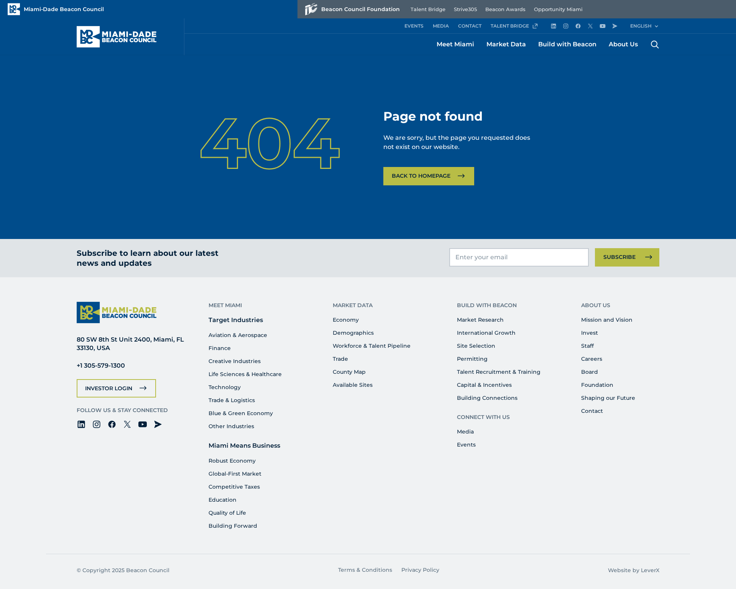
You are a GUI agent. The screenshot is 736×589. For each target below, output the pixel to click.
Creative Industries (235, 361)
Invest (589, 332)
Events (466, 444)
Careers (591, 358)
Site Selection (476, 345)
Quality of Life (227, 512)
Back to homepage (421, 175)
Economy (346, 319)
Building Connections (487, 397)
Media (465, 431)
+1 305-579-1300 (101, 365)
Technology (225, 387)
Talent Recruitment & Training (498, 371)
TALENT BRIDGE (510, 26)
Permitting (472, 358)
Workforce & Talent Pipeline (372, 345)
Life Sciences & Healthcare (245, 374)
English (641, 26)
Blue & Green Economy (241, 413)
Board (589, 371)
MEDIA (441, 26)
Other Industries (231, 426)
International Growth (486, 332)
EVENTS (414, 26)
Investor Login (108, 388)
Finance (220, 348)
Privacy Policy (420, 569)
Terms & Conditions (365, 569)
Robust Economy (232, 460)
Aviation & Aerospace (238, 335)
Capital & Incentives (484, 384)
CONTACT (469, 26)
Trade (340, 358)
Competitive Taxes (234, 486)
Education (223, 499)
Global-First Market (235, 473)
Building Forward (233, 525)
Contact (592, 410)
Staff (587, 345)
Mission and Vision (606, 319)
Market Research (480, 319)
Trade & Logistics (232, 400)
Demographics (353, 332)
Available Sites (353, 384)
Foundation (597, 384)
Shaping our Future (608, 397)
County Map (349, 371)
